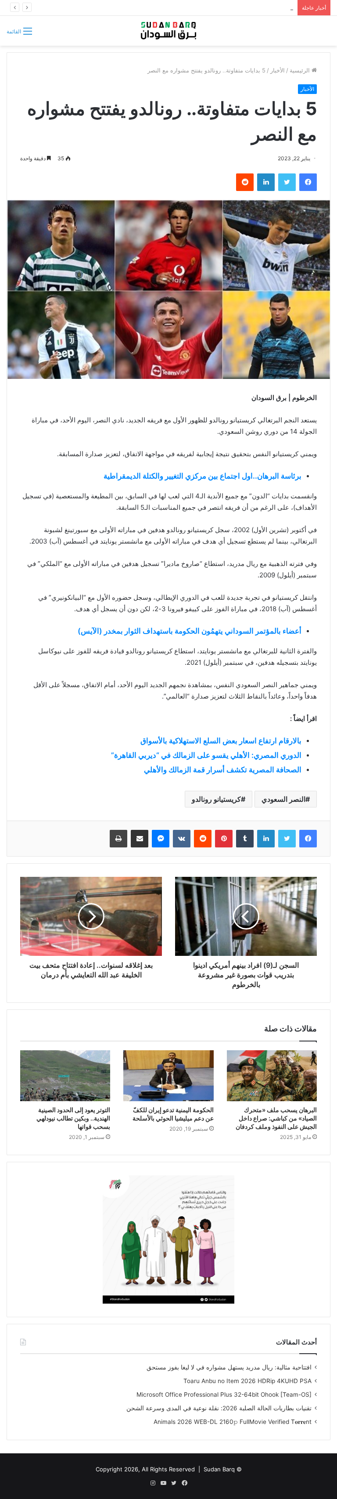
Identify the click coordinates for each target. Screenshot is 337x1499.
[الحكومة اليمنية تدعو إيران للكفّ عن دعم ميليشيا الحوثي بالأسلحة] (168, 1075)
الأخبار (277, 70)
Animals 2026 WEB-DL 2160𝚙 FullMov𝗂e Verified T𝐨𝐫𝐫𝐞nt (233, 1421)
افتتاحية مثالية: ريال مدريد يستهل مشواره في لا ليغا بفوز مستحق (229, 1367)
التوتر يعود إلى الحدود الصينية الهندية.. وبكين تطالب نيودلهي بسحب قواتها (73, 1118)
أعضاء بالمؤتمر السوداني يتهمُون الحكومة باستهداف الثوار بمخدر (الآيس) (189, 631)
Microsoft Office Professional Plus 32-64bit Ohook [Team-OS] (224, 1394)
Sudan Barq (219, 1469)
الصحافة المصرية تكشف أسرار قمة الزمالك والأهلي (222, 769)
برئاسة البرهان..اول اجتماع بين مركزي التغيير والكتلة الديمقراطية (202, 476)
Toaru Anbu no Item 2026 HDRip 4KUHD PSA (247, 1380)
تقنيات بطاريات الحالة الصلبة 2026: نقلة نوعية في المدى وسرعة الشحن (219, 1408)
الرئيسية (301, 70)
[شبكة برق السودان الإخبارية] (168, 31)
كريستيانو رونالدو (216, 799)
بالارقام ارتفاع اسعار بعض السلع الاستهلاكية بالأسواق (220, 740)
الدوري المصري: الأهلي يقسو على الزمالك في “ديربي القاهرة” (206, 755)
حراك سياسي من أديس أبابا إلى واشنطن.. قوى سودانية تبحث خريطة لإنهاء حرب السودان (184, 7)
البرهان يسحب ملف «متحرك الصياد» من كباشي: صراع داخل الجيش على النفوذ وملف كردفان (276, 1118)
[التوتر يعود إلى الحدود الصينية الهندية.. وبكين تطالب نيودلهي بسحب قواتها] (65, 1075)
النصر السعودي (283, 799)
